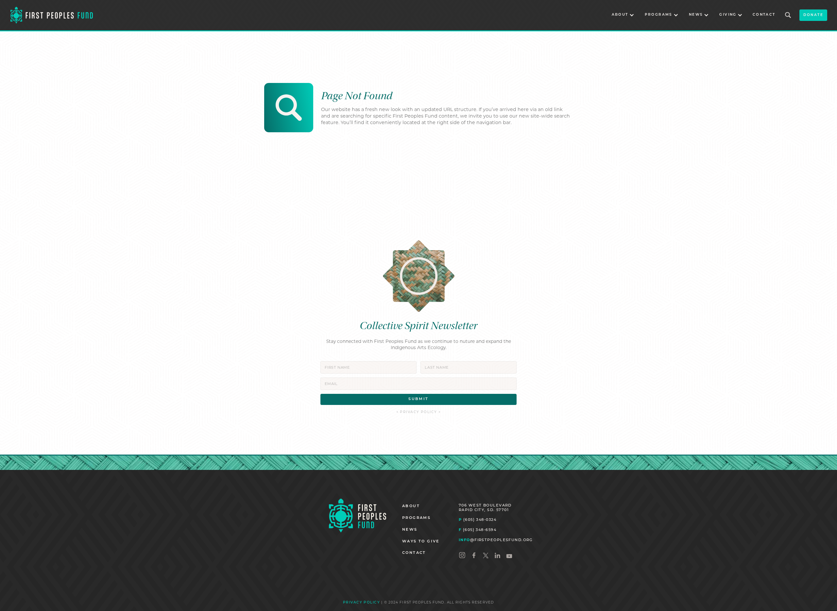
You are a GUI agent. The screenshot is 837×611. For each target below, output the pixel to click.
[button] (623, 15)
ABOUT (411, 506)
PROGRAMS (416, 518)
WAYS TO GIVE (421, 541)
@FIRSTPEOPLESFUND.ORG (496, 540)
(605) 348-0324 (477, 519)
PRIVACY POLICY (361, 602)
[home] (51, 15)
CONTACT (764, 15)
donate (813, 15)
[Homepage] (357, 515)
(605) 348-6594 (477, 529)
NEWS (410, 530)
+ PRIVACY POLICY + (418, 412)
